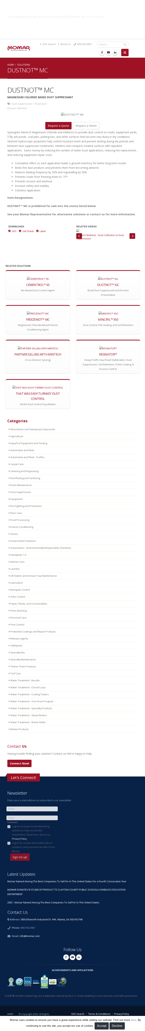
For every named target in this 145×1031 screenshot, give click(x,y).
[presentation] (79, 236)
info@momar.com (30, 936)
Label (43, 231)
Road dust (40, 103)
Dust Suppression (22, 103)
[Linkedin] (115, 52)
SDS (14, 231)
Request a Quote (58, 125)
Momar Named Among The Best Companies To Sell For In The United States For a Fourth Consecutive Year (66, 881)
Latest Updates (21, 874)
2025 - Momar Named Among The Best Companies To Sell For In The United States (53, 902)
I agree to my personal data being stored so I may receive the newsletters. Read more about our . (31, 832)
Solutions (23, 64)
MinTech (22, 108)
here (133, 1019)
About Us (65, 44)
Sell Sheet (28, 231)
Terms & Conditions (99, 1014)
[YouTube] (108, 52)
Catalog (72, 26)
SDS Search (49, 44)
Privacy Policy (19, 838)
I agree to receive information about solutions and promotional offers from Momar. (33, 847)
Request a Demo (86, 125)
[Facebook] (102, 52)
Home (10, 64)
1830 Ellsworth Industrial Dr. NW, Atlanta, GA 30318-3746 (51, 919)
